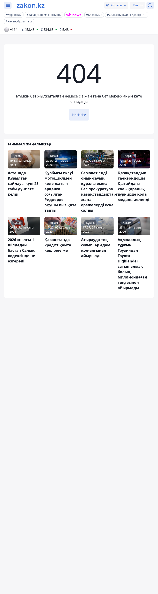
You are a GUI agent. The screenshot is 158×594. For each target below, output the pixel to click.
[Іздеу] (150, 5)
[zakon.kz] (30, 5)
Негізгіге (79, 115)
